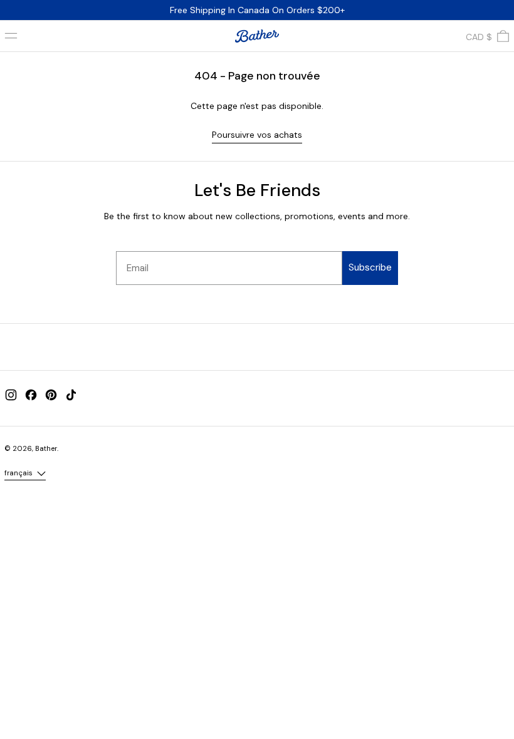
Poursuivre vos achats (257, 134)
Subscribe (370, 267)
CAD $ (479, 37)
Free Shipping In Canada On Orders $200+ (257, 10)
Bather (46, 448)
